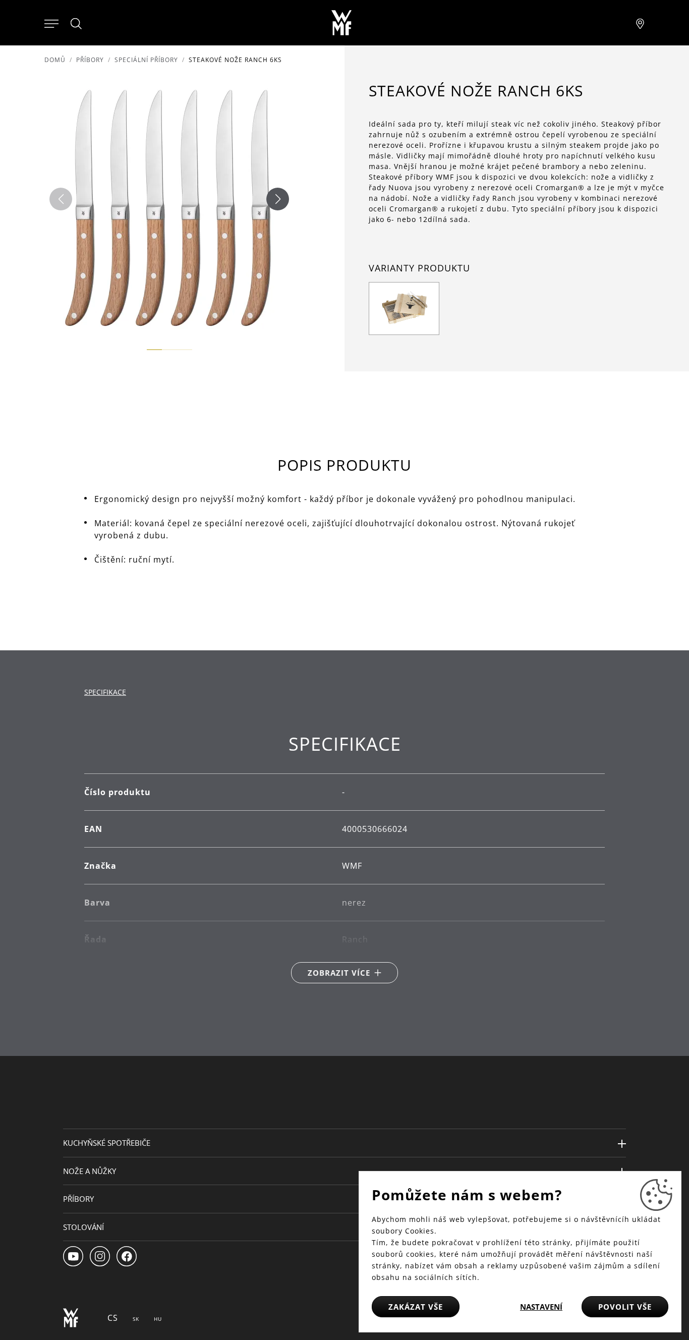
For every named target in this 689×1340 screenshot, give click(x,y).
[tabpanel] (344, 858)
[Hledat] (77, 23)
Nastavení (541, 1307)
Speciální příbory (146, 59)
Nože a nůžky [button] (89, 1171)
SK (136, 1318)
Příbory (90, 59)
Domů (55, 59)
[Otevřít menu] (51, 23)
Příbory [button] (78, 1199)
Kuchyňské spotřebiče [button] (106, 1143)
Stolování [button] (83, 1227)
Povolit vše (625, 1307)
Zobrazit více (339, 973)
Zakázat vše (415, 1307)
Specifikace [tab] (105, 692)
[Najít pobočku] (640, 22)
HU (158, 1318)
